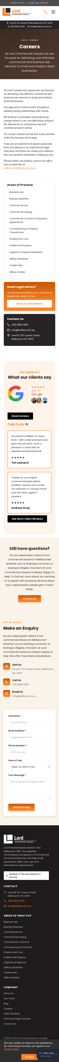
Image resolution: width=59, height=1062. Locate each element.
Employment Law (18, 238)
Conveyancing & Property (18, 947)
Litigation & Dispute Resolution (26, 252)
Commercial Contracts (16, 942)
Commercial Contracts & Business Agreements (28, 220)
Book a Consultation (29, 304)
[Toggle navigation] (53, 11)
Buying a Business (19, 198)
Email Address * (17, 730)
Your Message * (17, 775)
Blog (6, 1003)
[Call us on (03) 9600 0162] (45, 11)
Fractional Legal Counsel (17, 1018)
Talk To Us (16, 424)
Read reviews (20, 416)
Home (24, 40)
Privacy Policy (11, 1049)
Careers (8, 1008)
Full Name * (14, 716)
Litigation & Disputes (15, 962)
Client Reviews (12, 1013)
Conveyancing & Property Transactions (23, 230)
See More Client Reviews (27, 519)
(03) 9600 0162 (18, 26)
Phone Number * (17, 745)
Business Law (16, 192)
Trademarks (16, 265)
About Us (9, 993)
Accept (29, 1057)
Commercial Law (18, 205)
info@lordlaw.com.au (41, 26)
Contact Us (29, 598)
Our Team (9, 998)
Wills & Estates (17, 272)
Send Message (21, 807)
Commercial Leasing (20, 212)
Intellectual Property (20, 245)
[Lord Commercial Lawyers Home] (17, 12)
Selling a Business (18, 258)
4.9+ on (35, 390)
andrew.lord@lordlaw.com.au (20, 168)
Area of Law (15, 760)
